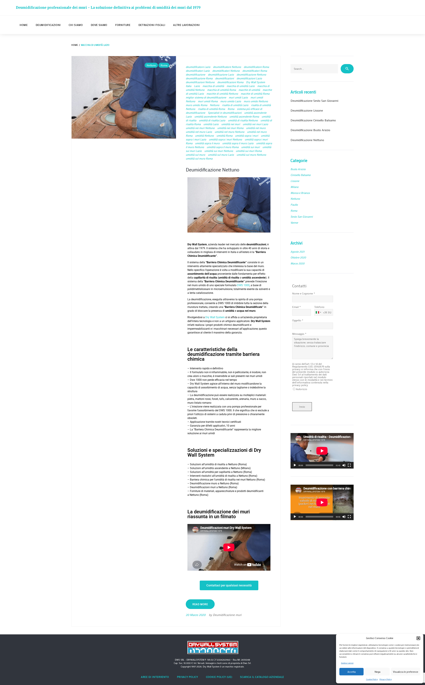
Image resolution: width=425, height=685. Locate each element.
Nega (377, 671)
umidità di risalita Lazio (212, 120)
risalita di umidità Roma (211, 109)
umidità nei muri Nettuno (200, 128)
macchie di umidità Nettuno (222, 93)
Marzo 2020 (297, 263)
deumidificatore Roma (256, 67)
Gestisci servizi (347, 663)
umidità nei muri (230, 124)
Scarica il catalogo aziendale (262, 677)
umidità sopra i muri (246, 135)
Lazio (197, 86)
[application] (322, 451)
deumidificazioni (224, 78)
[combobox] (318, 312)
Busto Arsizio (298, 169)
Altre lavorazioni (186, 25)
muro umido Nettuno (256, 101)
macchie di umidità (249, 89)
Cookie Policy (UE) (219, 677)
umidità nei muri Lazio (255, 124)
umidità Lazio (211, 124)
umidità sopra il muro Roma (223, 147)
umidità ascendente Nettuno (210, 116)
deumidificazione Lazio (221, 74)
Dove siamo (99, 25)
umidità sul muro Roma (199, 158)
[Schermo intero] (349, 465)
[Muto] (344, 465)
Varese (294, 222)
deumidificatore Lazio (198, 67)
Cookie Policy (372, 679)
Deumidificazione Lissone (307, 110)
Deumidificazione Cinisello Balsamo (313, 120)
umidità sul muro (195, 154)
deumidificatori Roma (254, 70)
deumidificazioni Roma (230, 82)
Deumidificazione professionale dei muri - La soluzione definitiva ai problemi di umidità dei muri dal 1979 (108, 7)
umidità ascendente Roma (244, 116)
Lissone (295, 181)
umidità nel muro (256, 128)
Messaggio (298, 333)
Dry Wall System (255, 82)
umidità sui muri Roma (249, 151)
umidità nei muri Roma (230, 128)
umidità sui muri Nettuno (218, 151)
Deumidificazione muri (227, 615)
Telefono (319, 307)
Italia (188, 86)
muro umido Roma (196, 105)
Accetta (351, 671)
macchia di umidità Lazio (241, 86)
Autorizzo (301, 389)
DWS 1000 (243, 285)
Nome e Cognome (302, 293)
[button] (418, 638)
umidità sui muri (250, 147)
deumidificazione (195, 74)
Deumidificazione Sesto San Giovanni (314, 101)
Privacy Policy (386, 679)
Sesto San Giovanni (302, 216)
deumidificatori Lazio (198, 70)
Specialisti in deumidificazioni (225, 112)
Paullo (294, 204)
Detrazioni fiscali (151, 25)
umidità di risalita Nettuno (243, 120)
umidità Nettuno (204, 135)
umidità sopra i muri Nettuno (225, 139)
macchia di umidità (213, 86)
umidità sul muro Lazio (221, 154)
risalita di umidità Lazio (235, 105)
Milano (294, 187)
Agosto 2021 (297, 251)
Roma (164, 65)
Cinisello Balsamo (301, 175)
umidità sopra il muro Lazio (238, 143)
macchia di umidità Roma (221, 89)
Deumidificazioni (48, 25)
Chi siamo (76, 25)
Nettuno (151, 65)
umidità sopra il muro (207, 143)
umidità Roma (224, 135)
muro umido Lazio (230, 101)
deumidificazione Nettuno (251, 74)
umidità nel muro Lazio (199, 131)
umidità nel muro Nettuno (229, 131)
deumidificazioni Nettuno (200, 82)
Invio (302, 406)
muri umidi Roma (208, 101)
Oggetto (296, 320)
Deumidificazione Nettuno (212, 169)
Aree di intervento (155, 677)
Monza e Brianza (300, 193)
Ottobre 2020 (298, 257)
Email (295, 307)
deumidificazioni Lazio (249, 78)
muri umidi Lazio (238, 97)
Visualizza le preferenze (405, 671)
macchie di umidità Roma (255, 93)
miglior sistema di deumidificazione (206, 97)
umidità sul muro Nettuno (251, 154)
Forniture (122, 25)
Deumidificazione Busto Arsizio (310, 130)
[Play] (295, 465)
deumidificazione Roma (199, 78)
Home (24, 25)
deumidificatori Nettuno (226, 70)
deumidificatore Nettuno (227, 67)
